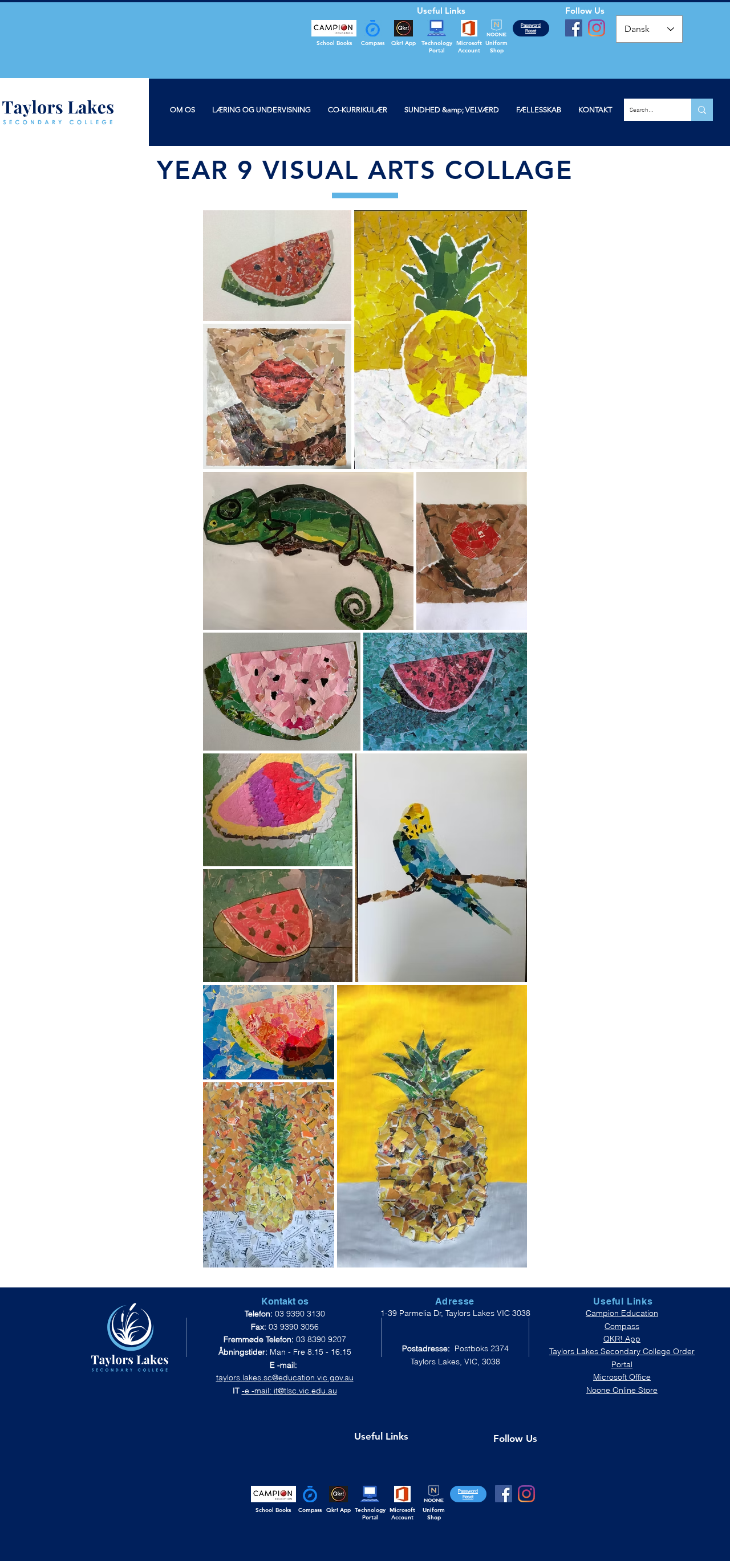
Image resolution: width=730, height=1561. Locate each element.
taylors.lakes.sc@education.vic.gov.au (285, 1377)
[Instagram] (596, 27)
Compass (622, 1326)
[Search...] (702, 110)
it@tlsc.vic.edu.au (305, 1390)
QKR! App (621, 1339)
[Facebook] (573, 27)
